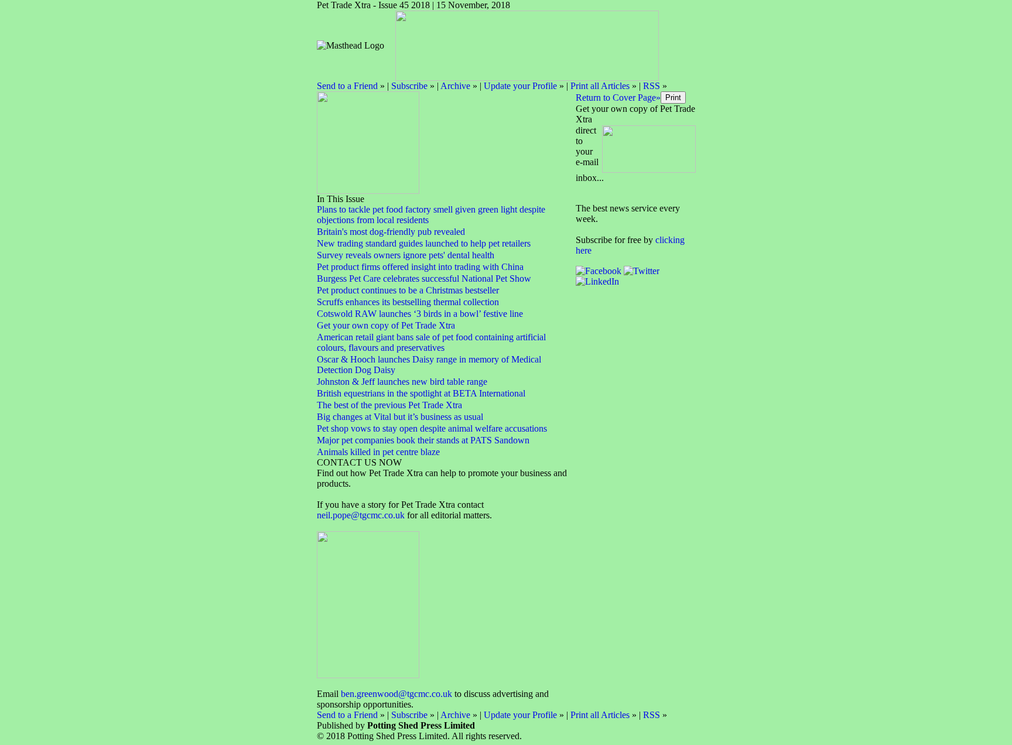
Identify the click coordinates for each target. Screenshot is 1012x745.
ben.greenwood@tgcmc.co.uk (396, 694)
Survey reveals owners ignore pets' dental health (405, 255)
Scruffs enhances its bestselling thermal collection (408, 302)
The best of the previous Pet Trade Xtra (389, 405)
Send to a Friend (347, 86)
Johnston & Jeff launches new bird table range (402, 382)
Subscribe (409, 86)
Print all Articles (600, 86)
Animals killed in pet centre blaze (378, 452)
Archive (455, 86)
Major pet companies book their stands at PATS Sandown (423, 440)
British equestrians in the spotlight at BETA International (421, 393)
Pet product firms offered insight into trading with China (420, 267)
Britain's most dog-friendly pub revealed (391, 232)
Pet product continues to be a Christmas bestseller (408, 290)
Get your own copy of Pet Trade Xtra (386, 325)
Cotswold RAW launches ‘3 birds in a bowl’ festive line (420, 314)
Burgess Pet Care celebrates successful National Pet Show (424, 278)
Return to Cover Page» (618, 97)
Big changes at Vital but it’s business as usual (400, 417)
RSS (651, 86)
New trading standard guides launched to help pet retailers (424, 243)
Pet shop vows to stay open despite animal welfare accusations (432, 428)
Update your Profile (520, 86)
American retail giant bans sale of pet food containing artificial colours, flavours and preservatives (431, 342)
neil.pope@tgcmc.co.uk (362, 515)
